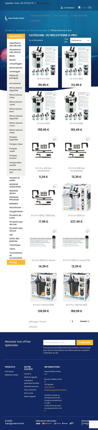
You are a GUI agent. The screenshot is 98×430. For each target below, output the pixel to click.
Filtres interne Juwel (15, 103)
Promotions (9, 371)
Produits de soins (15, 216)
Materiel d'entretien (15, 185)
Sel (11, 234)
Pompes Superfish (13, 138)
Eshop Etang (60, 15)
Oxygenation (16, 211)
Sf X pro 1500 (43, 123)
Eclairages (14, 71)
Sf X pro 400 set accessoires (43, 169)
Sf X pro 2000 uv (76, 215)
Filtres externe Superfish (15, 117)
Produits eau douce (15, 229)
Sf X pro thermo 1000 (43, 304)
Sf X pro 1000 (76, 78)
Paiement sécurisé (31, 386)
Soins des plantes (14, 240)
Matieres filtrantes (14, 198)
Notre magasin (78, 15)
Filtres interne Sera (15, 110)
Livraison (27, 374)
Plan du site (28, 393)
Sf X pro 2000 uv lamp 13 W (76, 260)
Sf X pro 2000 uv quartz (43, 260)
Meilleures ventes (11, 375)
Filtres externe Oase (15, 131)
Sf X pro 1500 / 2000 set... (43, 215)
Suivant (85, 321)
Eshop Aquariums (40, 15)
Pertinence (81, 40)
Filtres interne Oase (15, 96)
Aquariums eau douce (15, 51)
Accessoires (15, 83)
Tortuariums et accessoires (15, 255)
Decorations (15, 67)
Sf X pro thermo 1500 (76, 304)
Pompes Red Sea (15, 171)
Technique (14, 245)
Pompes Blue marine (15, 163)
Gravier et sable (14, 179)
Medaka (13, 203)
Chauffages (15, 63)
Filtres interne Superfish (15, 89)
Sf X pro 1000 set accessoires (76, 169)
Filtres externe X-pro (15, 124)
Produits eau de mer (15, 223)
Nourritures (15, 207)
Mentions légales (30, 377)
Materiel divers (13, 192)
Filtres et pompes (13, 77)
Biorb (12, 55)
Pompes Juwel (13, 149)
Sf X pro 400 (43, 78)
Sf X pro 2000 (76, 123)
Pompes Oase (15, 144)
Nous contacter (30, 390)
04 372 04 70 (49, 387)
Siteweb (86, 420)
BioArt (12, 59)
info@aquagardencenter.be (55, 390)
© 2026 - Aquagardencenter (14, 422)
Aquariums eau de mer (15, 44)
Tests (12, 248)
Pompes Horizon (13, 156)
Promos (35, 20)
